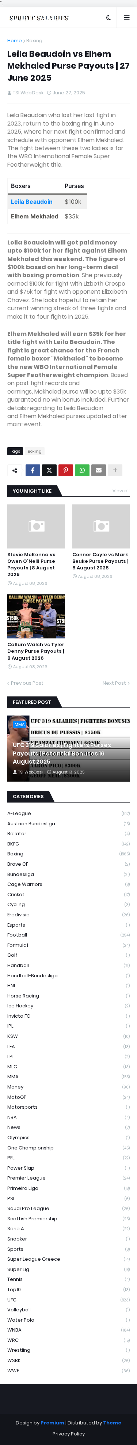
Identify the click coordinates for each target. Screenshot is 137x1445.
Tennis (68, 1279)
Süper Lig (68, 1269)
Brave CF (68, 864)
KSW (68, 1036)
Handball (68, 965)
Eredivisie (68, 914)
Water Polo (68, 1320)
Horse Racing (68, 995)
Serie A (68, 1228)
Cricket (68, 894)
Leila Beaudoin (32, 201)
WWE (68, 1370)
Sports (68, 1249)
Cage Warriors (68, 884)
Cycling (68, 904)
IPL (68, 1025)
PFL (68, 1157)
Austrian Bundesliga (68, 823)
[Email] (98, 470)
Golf (68, 955)
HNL (68, 985)
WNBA (68, 1329)
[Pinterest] (65, 470)
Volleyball (68, 1309)
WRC (68, 1340)
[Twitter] (49, 470)
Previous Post (27, 683)
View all (121, 491)
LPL (68, 1056)
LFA (68, 1046)
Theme (112, 1422)
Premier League (68, 1177)
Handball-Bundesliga (68, 975)
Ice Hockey (68, 1005)
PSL (68, 1198)
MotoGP (68, 1097)
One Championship (68, 1147)
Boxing (34, 40)
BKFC (68, 843)
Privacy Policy (69, 1433)
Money (68, 1086)
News (68, 1127)
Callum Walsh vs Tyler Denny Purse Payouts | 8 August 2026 (35, 651)
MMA (68, 1076)
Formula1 (68, 945)
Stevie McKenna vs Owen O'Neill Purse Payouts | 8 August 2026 (31, 564)
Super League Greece (68, 1259)
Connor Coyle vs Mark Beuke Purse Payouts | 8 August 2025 (100, 561)
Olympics (68, 1137)
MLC (68, 1066)
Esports (68, 924)
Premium (52, 1422)
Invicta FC (68, 1016)
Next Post (114, 683)
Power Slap (68, 1168)
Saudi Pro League (68, 1208)
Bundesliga (68, 874)
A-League (68, 813)
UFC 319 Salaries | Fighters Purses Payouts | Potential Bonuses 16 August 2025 (62, 753)
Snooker (68, 1238)
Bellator (68, 833)
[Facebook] (33, 470)
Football (68, 934)
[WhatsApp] (82, 470)
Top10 (68, 1289)
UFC (68, 1299)
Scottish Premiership (68, 1218)
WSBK (68, 1360)
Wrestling (68, 1350)
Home (14, 40)
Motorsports (68, 1107)
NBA (68, 1117)
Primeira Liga (68, 1188)
